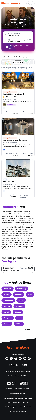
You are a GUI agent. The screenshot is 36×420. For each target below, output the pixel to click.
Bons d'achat (26, 402)
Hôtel (5, 179)
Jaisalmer (19, 306)
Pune (30, 294)
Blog (7, 371)
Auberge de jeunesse (10, 92)
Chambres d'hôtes (13, 376)
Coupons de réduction (13, 402)
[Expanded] (4, 57)
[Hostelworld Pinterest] (24, 358)
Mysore (6, 294)
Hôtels (28, 371)
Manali (6, 312)
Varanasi (18, 294)
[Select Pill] (28, 3)
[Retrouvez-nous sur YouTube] (20, 358)
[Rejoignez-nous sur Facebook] (6, 358)
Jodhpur (7, 324)
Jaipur (21, 300)
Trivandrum (8, 300)
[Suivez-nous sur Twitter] (11, 358)
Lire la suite (29, 69)
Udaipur (18, 312)
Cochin (19, 324)
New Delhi (7, 289)
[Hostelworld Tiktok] (29, 358)
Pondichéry (21, 289)
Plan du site (27, 407)
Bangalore (8, 318)
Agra (19, 318)
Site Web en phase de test (13, 407)
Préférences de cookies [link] (18, 411)
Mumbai (7, 306)
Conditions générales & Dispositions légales (18, 398)
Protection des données (18, 393)
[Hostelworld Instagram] (15, 358)
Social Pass (24, 376)
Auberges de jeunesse (17, 371)
